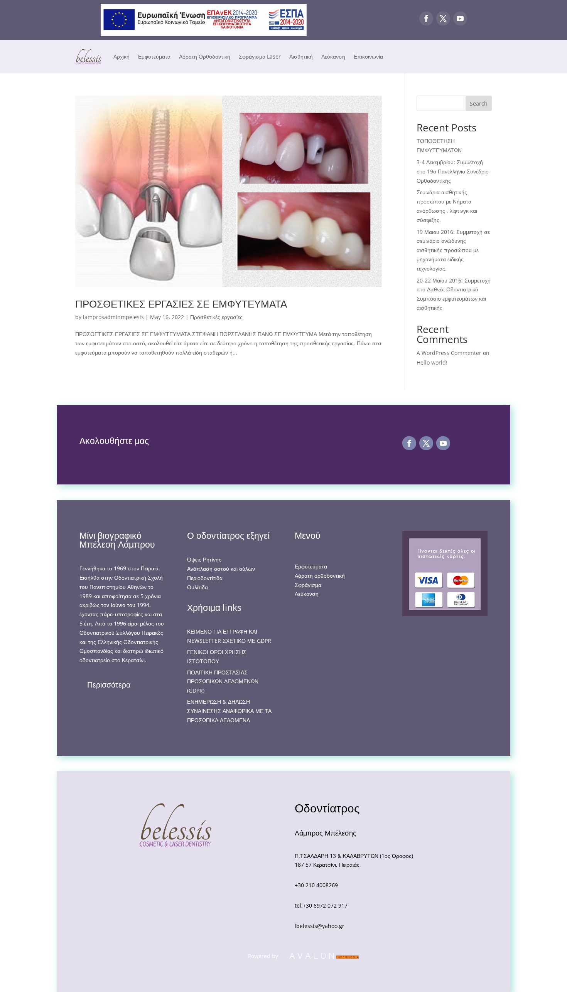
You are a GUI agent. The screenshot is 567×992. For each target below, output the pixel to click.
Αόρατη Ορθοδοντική (204, 56)
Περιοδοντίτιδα (205, 578)
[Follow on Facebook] (426, 18)
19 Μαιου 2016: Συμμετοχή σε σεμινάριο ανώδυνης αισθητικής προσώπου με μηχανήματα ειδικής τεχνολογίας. (453, 250)
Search (479, 103)
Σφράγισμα (308, 584)
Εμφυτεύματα (154, 56)
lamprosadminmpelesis (113, 317)
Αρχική (121, 56)
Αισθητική (301, 56)
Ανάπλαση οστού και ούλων (221, 568)
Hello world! (432, 362)
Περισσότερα (109, 684)
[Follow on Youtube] (460, 18)
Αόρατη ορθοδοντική (320, 575)
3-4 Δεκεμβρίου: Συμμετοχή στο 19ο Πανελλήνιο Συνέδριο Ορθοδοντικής (453, 171)
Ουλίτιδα (197, 587)
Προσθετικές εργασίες (216, 317)
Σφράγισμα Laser (260, 56)
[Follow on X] (443, 18)
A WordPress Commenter (449, 352)
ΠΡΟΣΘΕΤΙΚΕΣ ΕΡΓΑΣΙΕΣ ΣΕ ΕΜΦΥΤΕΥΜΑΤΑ (181, 304)
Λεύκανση (333, 56)
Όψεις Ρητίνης (204, 559)
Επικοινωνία (368, 56)
